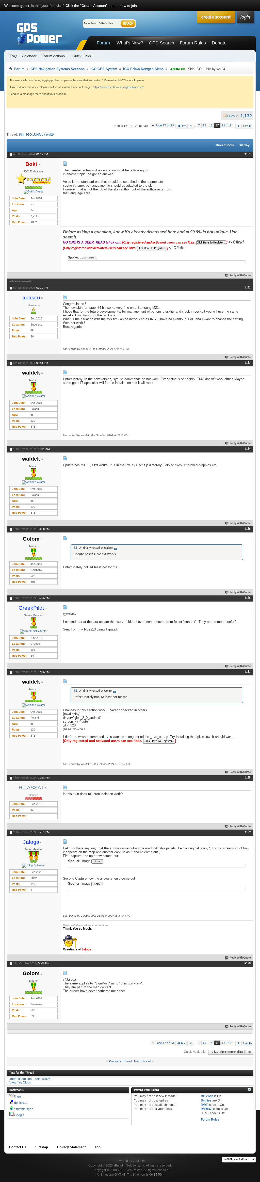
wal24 (46, 1079)
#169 (248, 832)
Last (245, 126)
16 (211, 125)
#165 (248, 528)
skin (38, 1079)
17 (217, 125)
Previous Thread (120, 1061)
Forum (103, 42)
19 (230, 125)
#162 (248, 287)
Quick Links (81, 56)
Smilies (206, 1100)
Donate (219, 42)
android (14, 1079)
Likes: (232, 116)
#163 (248, 362)
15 (204, 125)
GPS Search (161, 42)
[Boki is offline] (33, 192)
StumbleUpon (23, 1109)
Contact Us (17, 1147)
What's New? (130, 42)
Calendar (29, 56)
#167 (248, 671)
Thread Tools (224, 145)
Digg (17, 1096)
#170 (248, 963)
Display (244, 145)
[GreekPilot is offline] (33, 631)
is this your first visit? (47, 6)
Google (19, 1115)
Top (249, 1052)
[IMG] (204, 1105)
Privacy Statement (71, 1147)
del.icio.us (21, 1103)
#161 (248, 154)
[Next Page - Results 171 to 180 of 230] (238, 126)
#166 (248, 598)
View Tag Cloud (20, 1082)
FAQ (13, 56)
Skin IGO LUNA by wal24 (37, 135)
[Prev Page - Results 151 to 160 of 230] (191, 126)
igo (24, 1079)
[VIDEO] (206, 1109)
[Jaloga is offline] (33, 866)
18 (223, 125)
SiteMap (41, 1147)
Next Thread (142, 1061)
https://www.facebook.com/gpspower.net (118, 87)
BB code (207, 1096)
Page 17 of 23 (164, 125)
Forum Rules (193, 42)
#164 (248, 448)
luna (30, 1079)
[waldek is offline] (33, 396)
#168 (248, 777)
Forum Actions (53, 56)
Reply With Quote (240, 275)
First (183, 126)
